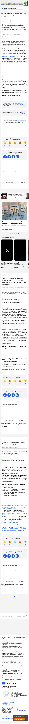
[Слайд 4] (16, 233)
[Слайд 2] (12, 233)
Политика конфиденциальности (8, 717)
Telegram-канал (21, 120)
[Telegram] (13, 156)
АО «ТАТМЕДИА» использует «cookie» (8, 705)
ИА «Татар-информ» (20, 52)
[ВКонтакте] (5, 156)
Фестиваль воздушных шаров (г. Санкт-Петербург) (14, 521)
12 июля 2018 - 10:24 (6, 34)
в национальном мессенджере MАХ (14, 113)
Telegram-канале (18, 104)
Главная (18, 616)
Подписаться (19, 719)
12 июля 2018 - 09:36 (6, 447)
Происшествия (6, 21)
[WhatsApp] (17, 156)
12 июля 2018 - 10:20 (6, 287)
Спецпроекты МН (7, 274)
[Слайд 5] (18, 233)
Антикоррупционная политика (8, 703)
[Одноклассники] (9, 156)
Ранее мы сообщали (8, 56)
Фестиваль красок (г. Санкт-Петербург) (14, 513)
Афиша (4, 438)
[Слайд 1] (10, 233)
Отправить (21, 182)
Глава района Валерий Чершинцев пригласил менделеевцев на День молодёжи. (14, 528)
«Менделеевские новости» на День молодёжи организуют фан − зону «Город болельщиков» (14, 507)
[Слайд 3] (14, 233)
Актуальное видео (7, 616)
